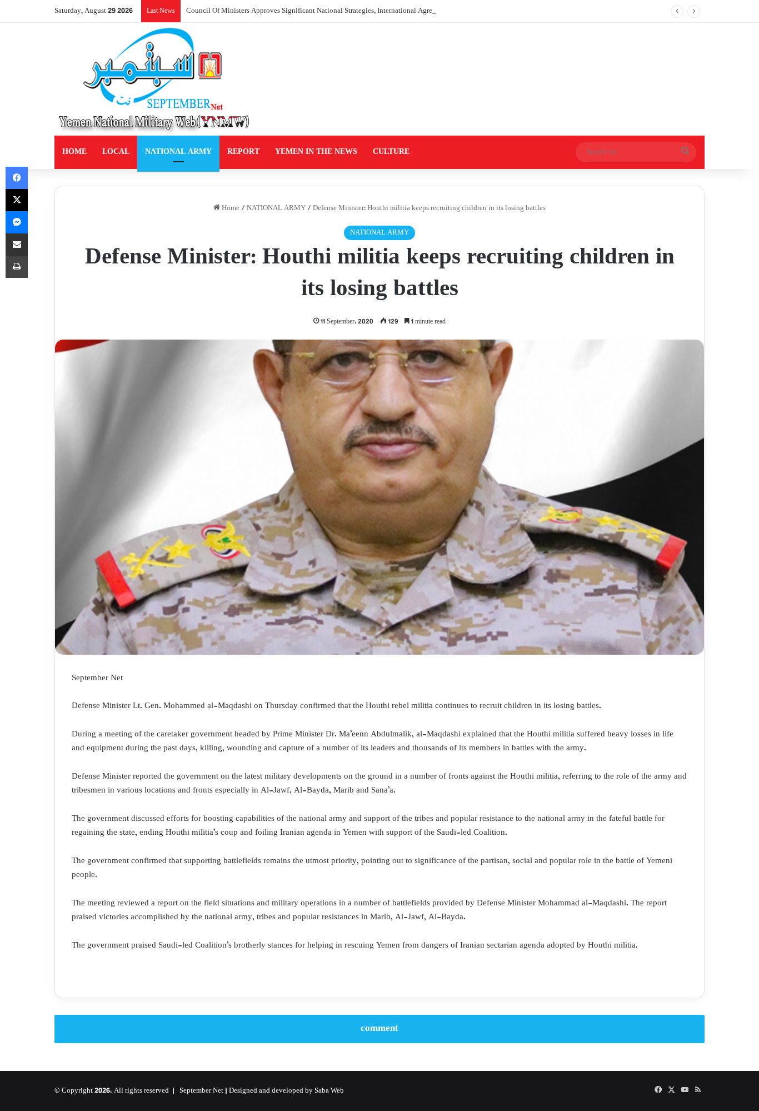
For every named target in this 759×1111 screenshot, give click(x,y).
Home (229, 208)
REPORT (243, 152)
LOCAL (115, 152)
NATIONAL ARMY (178, 152)
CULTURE (391, 152)
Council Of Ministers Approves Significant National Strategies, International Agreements (319, 11)
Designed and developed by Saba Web (286, 1091)
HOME (74, 152)
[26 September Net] (155, 79)
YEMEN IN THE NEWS (316, 152)
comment (379, 1029)
